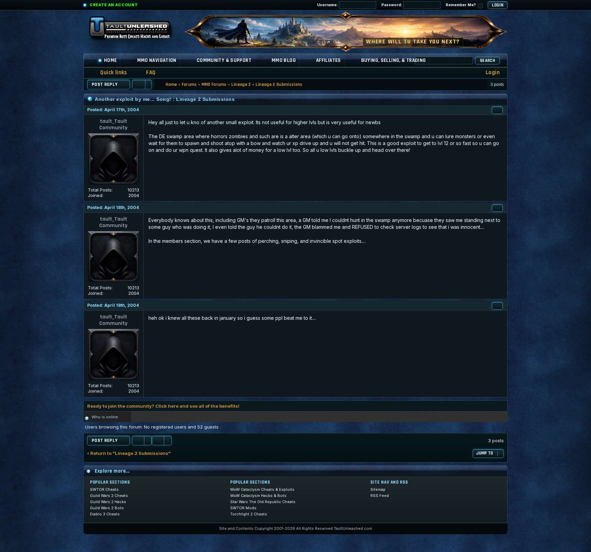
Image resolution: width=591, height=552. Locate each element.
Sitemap (377, 489)
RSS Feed (379, 495)
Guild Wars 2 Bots (107, 507)
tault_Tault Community (113, 124)
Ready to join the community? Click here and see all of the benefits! (163, 406)
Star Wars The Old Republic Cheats (263, 501)
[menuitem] (146, 73)
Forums (189, 84)
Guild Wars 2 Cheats (109, 495)
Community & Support (224, 60)
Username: (328, 4)
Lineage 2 (241, 84)
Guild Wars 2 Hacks (108, 501)
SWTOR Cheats (104, 489)
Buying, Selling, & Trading (393, 60)
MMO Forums (214, 84)
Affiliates (328, 60)
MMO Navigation (156, 60)
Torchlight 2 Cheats (248, 514)
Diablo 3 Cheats (105, 514)
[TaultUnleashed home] (134, 29)
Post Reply (105, 84)
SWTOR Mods (243, 507)
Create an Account (114, 4)
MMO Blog (284, 60)
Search (487, 60)
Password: (392, 4)
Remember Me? (461, 4)
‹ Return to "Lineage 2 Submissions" (129, 453)
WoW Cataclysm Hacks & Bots (258, 495)
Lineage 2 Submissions (279, 84)
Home (110, 60)
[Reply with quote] (497, 110)
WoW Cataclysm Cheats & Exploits (262, 489)
